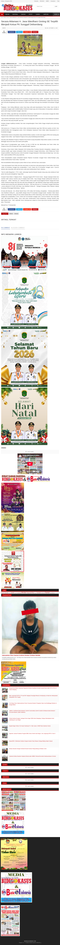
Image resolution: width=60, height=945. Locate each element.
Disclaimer (53, 1)
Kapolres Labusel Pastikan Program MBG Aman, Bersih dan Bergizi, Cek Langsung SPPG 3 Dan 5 (32, 733)
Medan (23, 592)
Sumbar (39, 592)
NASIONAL (15, 14)
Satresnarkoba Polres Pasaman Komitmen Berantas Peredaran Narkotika (21, 655)
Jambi (12, 592)
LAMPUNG (46, 14)
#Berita (11, 213)
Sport (35, 592)
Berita (4, 28)
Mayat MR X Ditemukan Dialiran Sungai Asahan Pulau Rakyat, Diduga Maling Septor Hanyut (30, 741)
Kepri (15, 592)
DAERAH (23, 14)
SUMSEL (38, 14)
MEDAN (7, 14)
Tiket (58, 1)
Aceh (2, 592)
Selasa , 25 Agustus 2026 (6, 1)
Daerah (6, 592)
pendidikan (52, 592)
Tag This (5, 213)
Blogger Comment (18, 227)
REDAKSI (42, 1)
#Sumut (16, 213)
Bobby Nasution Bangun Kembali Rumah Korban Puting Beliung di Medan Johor (28, 748)
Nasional (29, 592)
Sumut (47, 592)
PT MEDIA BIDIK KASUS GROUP (32, 942)
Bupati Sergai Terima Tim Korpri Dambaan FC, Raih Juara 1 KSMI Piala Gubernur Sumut (29, 725)
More (56, 14)
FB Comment (5, 227)
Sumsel (43, 592)
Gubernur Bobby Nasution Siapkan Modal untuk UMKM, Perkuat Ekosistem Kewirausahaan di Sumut (32, 756)
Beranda (36, 1)
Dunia (9, 592)
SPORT (31, 14)
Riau (33, 592)
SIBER (47, 1)
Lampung (19, 592)
